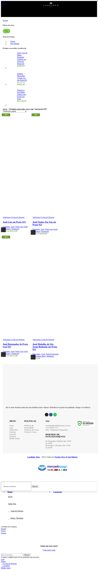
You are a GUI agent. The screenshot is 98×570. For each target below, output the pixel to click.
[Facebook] (51, 414)
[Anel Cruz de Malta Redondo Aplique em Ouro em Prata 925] (11, 60)
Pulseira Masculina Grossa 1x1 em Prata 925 (22, 77)
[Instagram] (46, 414)
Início (5, 109)
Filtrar (6, 31)
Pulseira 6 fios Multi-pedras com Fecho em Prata (21, 94)
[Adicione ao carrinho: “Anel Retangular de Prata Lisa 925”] (3, 354)
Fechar (5, 20)
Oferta (12, 41)
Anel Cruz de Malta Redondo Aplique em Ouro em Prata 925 (22, 58)
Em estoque (14, 44)
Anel (12, 227)
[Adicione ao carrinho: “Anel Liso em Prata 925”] (3, 229)
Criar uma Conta (49, 550)
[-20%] (16, 163)
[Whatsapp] (55, 414)
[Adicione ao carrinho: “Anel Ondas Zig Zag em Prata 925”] (33, 232)
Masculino (36, 354)
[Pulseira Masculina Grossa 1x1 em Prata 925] (11, 79)
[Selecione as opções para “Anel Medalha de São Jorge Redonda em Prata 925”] (33, 357)
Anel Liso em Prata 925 (14, 222)
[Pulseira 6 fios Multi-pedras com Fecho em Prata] (11, 97)
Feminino (6, 227)
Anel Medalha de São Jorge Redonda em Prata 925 (45, 347)
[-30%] (46, 163)
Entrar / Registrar (16, 518)
